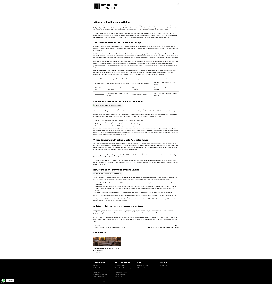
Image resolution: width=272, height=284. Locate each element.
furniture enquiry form (152, 219)
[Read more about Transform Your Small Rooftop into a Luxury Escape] (107, 241)
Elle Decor (167, 145)
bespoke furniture (98, 201)
